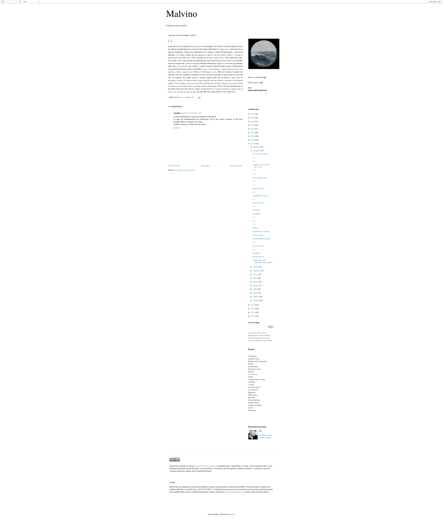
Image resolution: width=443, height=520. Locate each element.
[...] (254, 157)
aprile (255, 289)
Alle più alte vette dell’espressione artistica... (263, 261)
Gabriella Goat (258, 202)
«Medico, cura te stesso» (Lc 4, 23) (262, 165)
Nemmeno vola (258, 246)
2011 (253, 312)
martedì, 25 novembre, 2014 (191, 113)
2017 (253, 132)
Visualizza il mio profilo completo (265, 436)
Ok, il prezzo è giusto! (261, 153)
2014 (253, 143)
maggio (256, 285)
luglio (255, 278)
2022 (253, 114)
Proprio (255, 228)
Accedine (256, 210)
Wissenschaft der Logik (261, 238)
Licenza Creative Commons (205, 466)
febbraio (256, 296)
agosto (255, 274)
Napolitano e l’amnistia (261, 231)
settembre (256, 270)
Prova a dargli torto (259, 177)
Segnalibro (256, 213)
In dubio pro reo (258, 256)
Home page (205, 165)
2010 (253, 316)
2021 (253, 117)
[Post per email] (199, 97)
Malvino (181, 13)
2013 (253, 305)
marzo (255, 293)
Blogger (232, 514)
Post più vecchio (236, 165)
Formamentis (252, 374)
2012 (253, 308)
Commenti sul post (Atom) (185, 170)
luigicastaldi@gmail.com (235, 492)
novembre (256, 150)
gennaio (256, 300)
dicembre (256, 147)
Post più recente (174, 165)
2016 (253, 136)
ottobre (256, 267)
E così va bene (258, 235)
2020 (253, 121)
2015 (253, 140)
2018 (253, 128)
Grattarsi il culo (258, 188)
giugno (256, 281)
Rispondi (177, 127)
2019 (253, 125)
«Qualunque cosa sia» (261, 195)
